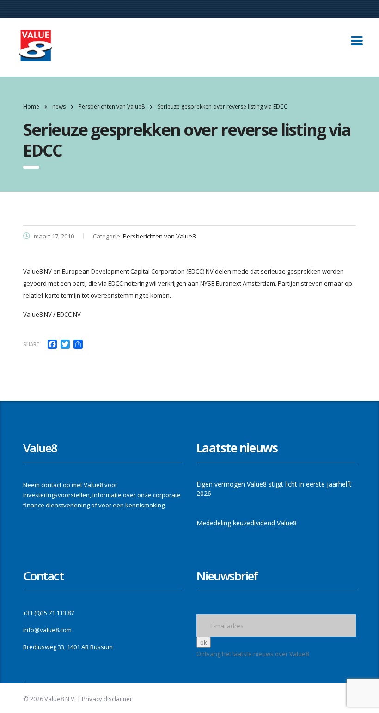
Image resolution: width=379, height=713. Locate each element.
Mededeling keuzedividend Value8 (246, 522)
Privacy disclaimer (107, 699)
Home (31, 106)
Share (31, 344)
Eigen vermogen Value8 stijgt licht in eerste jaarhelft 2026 (274, 489)
